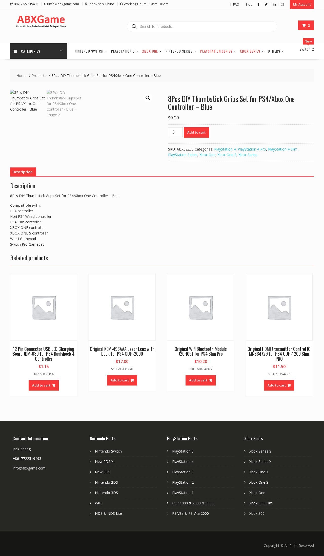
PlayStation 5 (123, 51)
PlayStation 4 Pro (252, 149)
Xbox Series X (260, 461)
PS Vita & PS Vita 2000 (190, 513)
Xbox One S (226, 154)
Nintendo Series (179, 51)
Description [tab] (22, 171)
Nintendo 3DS (106, 492)
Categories (30, 51)
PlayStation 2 (183, 482)
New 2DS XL (105, 461)
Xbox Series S (260, 451)
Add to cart (196, 132)
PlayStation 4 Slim (282, 149)
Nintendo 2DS (106, 482)
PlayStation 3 (183, 471)
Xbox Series (250, 51)
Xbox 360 (257, 513)
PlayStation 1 (183, 492)
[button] (147, 97)
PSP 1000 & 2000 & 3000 (193, 503)
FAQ (236, 4)
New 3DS (102, 471)
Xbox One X (258, 471)
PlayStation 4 (225, 149)
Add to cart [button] (41, 385)
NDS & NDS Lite (108, 513)
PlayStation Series (216, 51)
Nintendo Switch (89, 51)
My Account (302, 4)
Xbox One (150, 51)
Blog (249, 4)
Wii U (99, 503)
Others (274, 51)
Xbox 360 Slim (260, 503)
